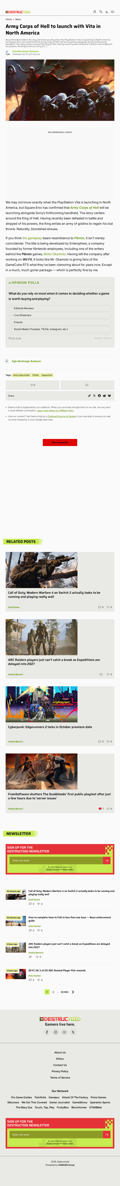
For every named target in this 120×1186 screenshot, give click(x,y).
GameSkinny (79, 1102)
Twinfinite (40, 1097)
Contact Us (60, 1065)
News (18, 19)
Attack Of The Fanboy (75, 1097)
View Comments (60, 442)
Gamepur (54, 1097)
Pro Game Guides (21, 1097)
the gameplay (32, 238)
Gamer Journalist (59, 1102)
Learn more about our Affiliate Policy (55, 410)
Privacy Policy (68, 869)
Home (9, 19)
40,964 (64, 992)
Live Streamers (22, 315)
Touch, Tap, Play (44, 1107)
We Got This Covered (34, 1102)
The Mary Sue (24, 1107)
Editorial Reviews (24, 308)
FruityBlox (63, 1107)
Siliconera (13, 1102)
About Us (60, 1052)
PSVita (36, 375)
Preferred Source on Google (62, 416)
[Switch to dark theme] (106, 11)
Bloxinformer (79, 1107)
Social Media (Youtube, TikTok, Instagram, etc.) (41, 329)
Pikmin (79, 238)
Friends (18, 322)
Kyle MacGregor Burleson (25, 51)
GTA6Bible (95, 1107)
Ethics (60, 1058)
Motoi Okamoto (55, 254)
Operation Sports (100, 1102)
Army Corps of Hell (84, 208)
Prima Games (98, 1097)
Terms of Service (52, 869)
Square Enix (47, 375)
